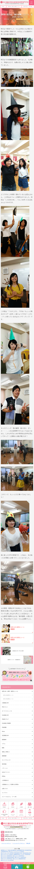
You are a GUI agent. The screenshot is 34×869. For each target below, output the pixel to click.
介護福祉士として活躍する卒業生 (10, 784)
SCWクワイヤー (6, 772)
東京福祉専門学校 (28, 850)
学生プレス (5, 707)
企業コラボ (5, 788)
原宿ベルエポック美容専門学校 (18, 855)
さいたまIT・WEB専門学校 (25, 854)
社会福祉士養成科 (6, 723)
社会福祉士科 (5, 715)
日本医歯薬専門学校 (4, 851)
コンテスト (5, 792)
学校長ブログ (5, 719)
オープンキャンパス (7, 711)
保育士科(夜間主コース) (8, 695)
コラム (3, 743)
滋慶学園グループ (4, 850)
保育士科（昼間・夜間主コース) (23, 19)
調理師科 (4, 739)
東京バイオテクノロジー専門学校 (7, 854)
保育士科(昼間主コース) (8, 698)
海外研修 (4, 764)
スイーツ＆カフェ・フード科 (9, 796)
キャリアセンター (6, 760)
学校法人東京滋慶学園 (12, 850)
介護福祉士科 (5, 702)
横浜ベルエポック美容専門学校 (6, 855)
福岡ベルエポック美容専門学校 (20, 857)
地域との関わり (6, 751)
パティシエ (5, 768)
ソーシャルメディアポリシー (18, 843)
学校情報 (4, 727)
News (3, 731)
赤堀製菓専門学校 (16, 854)
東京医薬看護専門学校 (20, 850)
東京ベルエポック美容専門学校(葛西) (7, 857)
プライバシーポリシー (6, 843)
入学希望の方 (5, 780)
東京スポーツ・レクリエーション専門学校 (16, 851)
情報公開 (28, 843)
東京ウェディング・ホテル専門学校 (7, 860)
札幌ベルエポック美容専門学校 (6, 858)
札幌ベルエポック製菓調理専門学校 (19, 858)
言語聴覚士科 (5, 735)
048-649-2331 (9, 832)
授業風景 (4, 755)
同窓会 (3, 776)
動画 (3, 747)
